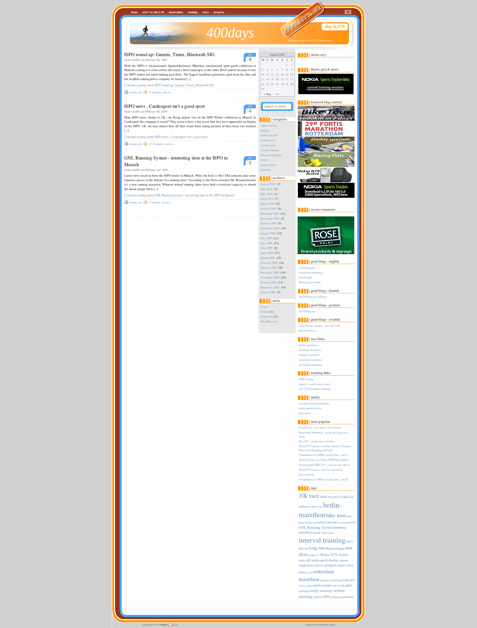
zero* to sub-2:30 (153, 12)
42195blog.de (307, 311)
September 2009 (270, 228)
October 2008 (269, 282)
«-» (277, 94)
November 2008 (270, 277)
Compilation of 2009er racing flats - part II (323, 479)
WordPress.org (269, 321)
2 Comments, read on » (160, 92)
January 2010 (268, 208)
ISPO (349, 541)
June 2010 (267, 189)
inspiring (266, 169)
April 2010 (267, 198)
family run (310, 522)
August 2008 (268, 292)
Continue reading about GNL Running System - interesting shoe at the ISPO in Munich (179, 195)
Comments (269, 316)
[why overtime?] (299, 16)
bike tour (336, 515)
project (341, 565)
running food (268, 140)
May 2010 (267, 194)
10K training (306, 379)
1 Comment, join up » (159, 202)
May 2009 (267, 248)
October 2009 (269, 223)
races (205, 12)
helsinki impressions (323, 532)
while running (269, 125)
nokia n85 (305, 560)
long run (316, 548)
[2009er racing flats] (327, 166)
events (264, 159)
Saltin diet (348, 580)
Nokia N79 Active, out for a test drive (320, 469)
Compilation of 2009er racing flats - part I (323, 455)
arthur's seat (316, 506)
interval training (322, 540)
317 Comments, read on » (161, 144)
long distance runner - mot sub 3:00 (319, 325)
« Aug (267, 94)
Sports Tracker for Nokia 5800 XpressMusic (324, 460)
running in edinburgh (331, 580)
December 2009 (270, 213)
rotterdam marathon (310, 359)
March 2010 (268, 203)
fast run (331, 522)
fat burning (343, 522)
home (134, 12)
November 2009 (270, 218)
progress (219, 12)
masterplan (176, 12)
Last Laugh (305, 277)
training (193, 12)
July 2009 (266, 238)
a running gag (307, 267)
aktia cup (348, 497)
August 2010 (268, 184)
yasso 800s (321, 596)
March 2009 (268, 258)
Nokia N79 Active (334, 554)
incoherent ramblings (311, 272)
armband (304, 506)
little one (304, 548)
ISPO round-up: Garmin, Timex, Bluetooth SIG (169, 54)
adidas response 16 (331, 497)
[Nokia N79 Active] (327, 181)
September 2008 (270, 287)
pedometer (305, 413)
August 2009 (268, 233)
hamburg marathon (310, 350)
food (352, 522)
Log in (264, 306)
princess (319, 565)
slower (302, 585)
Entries (267, 311)
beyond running (270, 150)
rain (310, 572)
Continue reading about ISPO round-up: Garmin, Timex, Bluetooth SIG (169, 85)
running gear (135, 92)
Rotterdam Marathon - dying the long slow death (323, 434)
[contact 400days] (348, 12)
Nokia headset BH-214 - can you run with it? (325, 465)
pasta (310, 565)
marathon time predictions (314, 403)
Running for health (310, 282)
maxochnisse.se (308, 330)
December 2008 (270, 272)
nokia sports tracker (310, 408)
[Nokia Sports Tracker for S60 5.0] (327, 197)
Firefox (322, 624)
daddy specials (269, 135)
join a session (306, 474)
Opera (332, 624)
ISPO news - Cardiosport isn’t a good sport (164, 106)
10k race (309, 495)
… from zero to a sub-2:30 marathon (308, 40)
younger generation (342, 597)
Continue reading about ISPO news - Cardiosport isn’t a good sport (166, 137)
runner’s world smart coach (314, 384)
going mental (268, 164)
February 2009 (269, 263)
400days (230, 32)
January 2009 (268, 267)
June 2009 (267, 243)
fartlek (321, 522)
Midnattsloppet (335, 548)
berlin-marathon (308, 345)
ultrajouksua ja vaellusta (312, 296)
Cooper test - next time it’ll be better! (320, 427)
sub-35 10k (338, 585)
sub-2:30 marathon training (314, 389)
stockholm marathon (310, 364)
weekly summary (321, 590)
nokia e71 (314, 555)
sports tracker (322, 585)
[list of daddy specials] (327, 151)
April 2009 (267, 253)
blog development (271, 155)
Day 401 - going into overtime (316, 441)
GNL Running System (316, 527)
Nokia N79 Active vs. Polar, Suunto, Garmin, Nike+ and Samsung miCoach (325, 448)
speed (310, 585)
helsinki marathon (309, 354)
